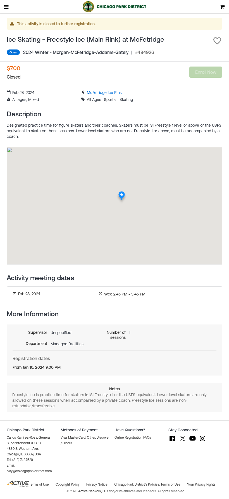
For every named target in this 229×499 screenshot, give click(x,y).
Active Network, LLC (93, 491)
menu (6, 6)
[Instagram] (202, 441)
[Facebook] (172, 441)
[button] (217, 41)
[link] (104, 92)
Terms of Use (170, 484)
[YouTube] (192, 441)
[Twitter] (182, 441)
